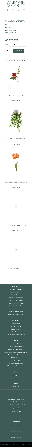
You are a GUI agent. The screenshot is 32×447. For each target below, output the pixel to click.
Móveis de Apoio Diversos (16, 363)
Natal (16, 308)
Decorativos (16, 286)
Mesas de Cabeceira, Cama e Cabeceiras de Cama (16, 352)
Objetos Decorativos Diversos (16, 311)
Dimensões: (8, 27)
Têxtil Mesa (16, 386)
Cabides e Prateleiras (16, 292)
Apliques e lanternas (16, 326)
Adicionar (18, 51)
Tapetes (16, 383)
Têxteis (16, 372)
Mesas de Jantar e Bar (16, 357)
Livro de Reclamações (16, 431)
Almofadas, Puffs (16, 375)
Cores (6, 44)
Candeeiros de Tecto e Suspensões (16, 334)
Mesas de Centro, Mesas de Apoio (16, 355)
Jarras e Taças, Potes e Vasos (16, 303)
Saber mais (16, 101)
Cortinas (16, 378)
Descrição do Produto (10, 30)
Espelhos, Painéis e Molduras (16, 300)
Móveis (16, 340)
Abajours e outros (16, 323)
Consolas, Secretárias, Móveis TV (16, 349)
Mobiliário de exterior (16, 360)
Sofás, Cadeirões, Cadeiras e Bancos (16, 366)
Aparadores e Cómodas (16, 344)
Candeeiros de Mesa (16, 329)
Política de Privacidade (16, 425)
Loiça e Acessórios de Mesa (16, 306)
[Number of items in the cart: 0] (13, 10)
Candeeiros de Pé (16, 332)
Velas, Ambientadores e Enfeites (16, 314)
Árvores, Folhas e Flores (16, 289)
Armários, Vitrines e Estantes (16, 346)
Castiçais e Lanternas (16, 295)
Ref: (6, 24)
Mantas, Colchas (16, 380)
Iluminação (16, 320)
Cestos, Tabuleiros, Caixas (16, 297)
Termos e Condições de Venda (16, 428)
